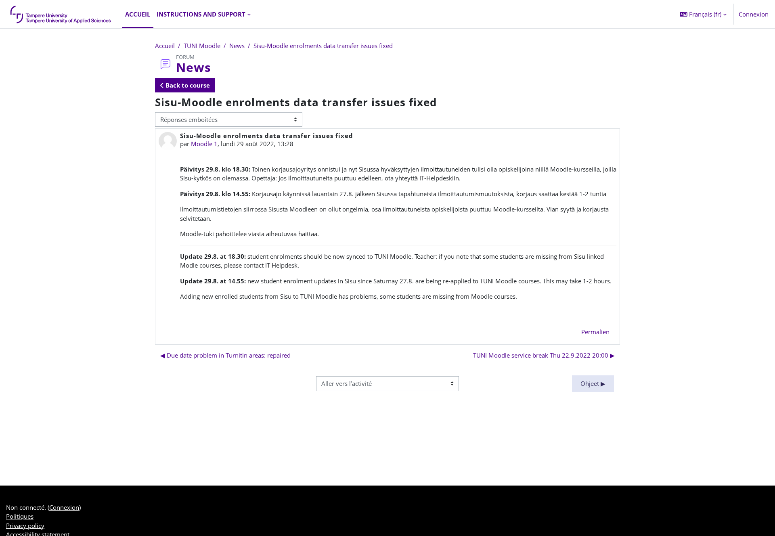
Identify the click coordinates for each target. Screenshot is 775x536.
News (237, 46)
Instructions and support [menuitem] (201, 14)
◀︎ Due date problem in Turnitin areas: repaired (225, 355)
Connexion (754, 14)
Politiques (20, 516)
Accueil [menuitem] (137, 14)
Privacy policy (25, 525)
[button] (703, 14)
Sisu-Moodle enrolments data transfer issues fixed (323, 46)
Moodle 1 (204, 144)
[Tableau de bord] (60, 14)
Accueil (165, 46)
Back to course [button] (187, 85)
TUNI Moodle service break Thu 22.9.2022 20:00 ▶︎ (544, 355)
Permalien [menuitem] (595, 332)
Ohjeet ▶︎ (592, 383)
